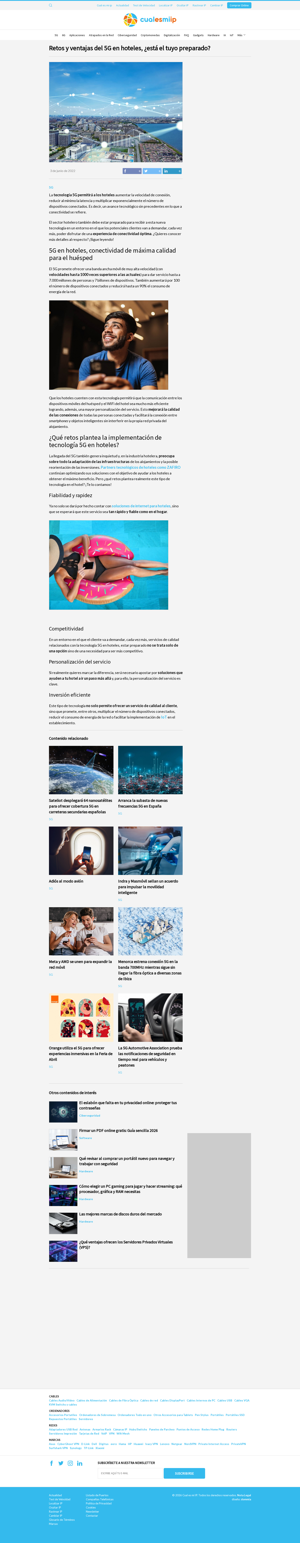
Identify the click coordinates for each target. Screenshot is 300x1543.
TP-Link (88, 1448)
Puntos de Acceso (188, 1429)
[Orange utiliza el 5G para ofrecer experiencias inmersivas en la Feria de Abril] (81, 1017)
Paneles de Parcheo (161, 1429)
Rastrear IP (199, 5)
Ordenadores (59, 1410)
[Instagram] (70, 1465)
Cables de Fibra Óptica (123, 1400)
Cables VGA (241, 1400)
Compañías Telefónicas (99, 1499)
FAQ (186, 35)
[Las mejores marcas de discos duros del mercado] (63, 1223)
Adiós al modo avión (66, 881)
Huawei (138, 1444)
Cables (54, 1396)
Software (85, 1138)
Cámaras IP (120, 1429)
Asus (52, 1444)
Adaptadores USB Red (63, 1429)
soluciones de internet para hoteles (141, 506)
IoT (231, 35)
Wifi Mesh (123, 1433)
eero (114, 1444)
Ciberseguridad (127, 35)
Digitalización (172, 35)
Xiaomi (100, 1448)
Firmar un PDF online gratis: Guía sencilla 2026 (118, 1130)
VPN (111, 1433)
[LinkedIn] (79, 1465)
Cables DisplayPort (172, 1400)
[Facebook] (51, 1465)
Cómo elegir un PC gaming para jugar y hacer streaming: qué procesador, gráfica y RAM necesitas (130, 1189)
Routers (231, 1429)
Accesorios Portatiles (63, 1415)
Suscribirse (184, 1473)
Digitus (104, 1444)
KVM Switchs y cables (63, 1404)
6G (63, 35)
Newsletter (92, 1511)
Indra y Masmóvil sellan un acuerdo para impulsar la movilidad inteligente (148, 886)
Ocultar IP (183, 5)
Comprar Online (239, 5)
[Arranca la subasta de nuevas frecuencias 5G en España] (150, 770)
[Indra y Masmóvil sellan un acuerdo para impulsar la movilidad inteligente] (150, 851)
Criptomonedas (150, 35)
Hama (122, 1444)
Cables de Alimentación (92, 1400)
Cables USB (224, 1400)
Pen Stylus (202, 1415)
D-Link (85, 1444)
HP (130, 1444)
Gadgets (198, 35)
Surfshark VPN (58, 1448)
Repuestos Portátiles (63, 1419)
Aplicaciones (77, 35)
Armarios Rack (101, 1429)
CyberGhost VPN (68, 1444)
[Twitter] (60, 1465)
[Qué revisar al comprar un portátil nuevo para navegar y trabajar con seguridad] (63, 1167)
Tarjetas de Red (89, 1433)
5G (56, 35)
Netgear (176, 1444)
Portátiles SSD (235, 1415)
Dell (94, 1444)
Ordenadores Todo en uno (134, 1415)
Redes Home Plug (213, 1429)
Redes (53, 1425)
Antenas (85, 1429)
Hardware (214, 35)
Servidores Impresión (63, 1433)
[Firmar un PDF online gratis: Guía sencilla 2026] (63, 1139)
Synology (76, 1448)
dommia (246, 1499)
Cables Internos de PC (201, 1400)
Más (240, 35)
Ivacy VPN (151, 1444)
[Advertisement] (29, 1207)
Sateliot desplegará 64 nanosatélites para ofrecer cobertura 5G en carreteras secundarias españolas (80, 806)
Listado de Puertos (97, 1495)
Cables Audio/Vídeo (61, 1400)
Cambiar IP (216, 5)
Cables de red (149, 1400)
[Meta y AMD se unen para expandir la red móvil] (81, 931)
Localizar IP (166, 5)
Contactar (92, 1515)
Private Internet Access (213, 1444)
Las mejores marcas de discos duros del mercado (120, 1213)
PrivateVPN (238, 1444)
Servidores (86, 1419)
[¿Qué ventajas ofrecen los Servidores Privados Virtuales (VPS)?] (63, 1251)
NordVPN (190, 1444)
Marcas (54, 1439)
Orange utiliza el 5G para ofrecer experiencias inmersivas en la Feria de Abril (80, 1053)
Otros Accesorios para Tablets (173, 1415)
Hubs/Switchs (138, 1429)
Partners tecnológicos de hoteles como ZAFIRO (141, 467)
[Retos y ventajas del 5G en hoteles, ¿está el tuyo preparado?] (116, 112)
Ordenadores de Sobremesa (97, 1415)
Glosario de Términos (62, 1519)
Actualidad (122, 5)
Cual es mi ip (104, 5)
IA (225, 35)
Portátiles (217, 1415)
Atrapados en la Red (101, 35)
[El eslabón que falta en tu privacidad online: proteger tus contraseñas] (63, 1111)
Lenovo (164, 1444)
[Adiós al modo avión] (81, 851)
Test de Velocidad (144, 5)
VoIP (104, 1433)
